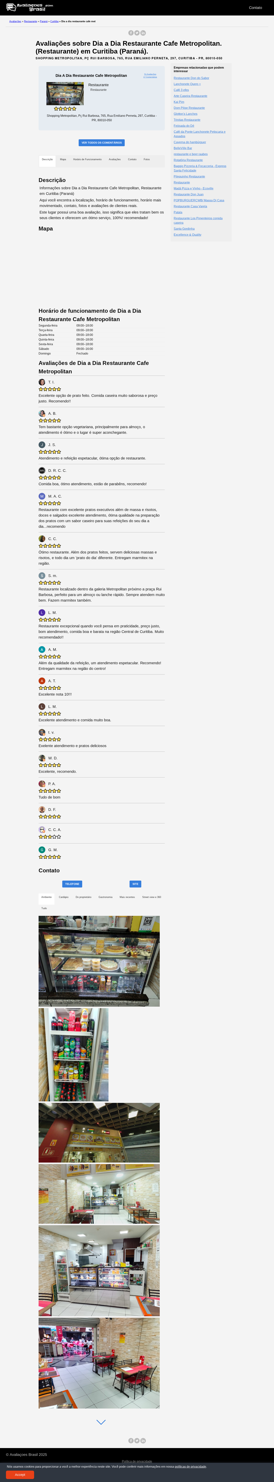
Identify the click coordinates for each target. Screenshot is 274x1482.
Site (135, 883)
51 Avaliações (150, 74)
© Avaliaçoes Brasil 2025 (26, 1455)
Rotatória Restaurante (188, 159)
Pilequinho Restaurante (189, 176)
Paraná (44, 21)
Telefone (72, 883)
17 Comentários (150, 77)
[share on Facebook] (131, 34)
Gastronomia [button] (105, 897)
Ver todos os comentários (102, 142)
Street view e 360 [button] (151, 897)
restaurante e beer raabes (191, 154)
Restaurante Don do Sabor (191, 77)
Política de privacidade (137, 1461)
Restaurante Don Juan (189, 194)
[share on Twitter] (137, 34)
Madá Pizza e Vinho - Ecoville (193, 188)
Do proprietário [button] (83, 897)
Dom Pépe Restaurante (189, 107)
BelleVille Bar (183, 148)
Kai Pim (179, 101)
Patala (178, 212)
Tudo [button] (44, 908)
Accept (20, 1475)
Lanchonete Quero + (187, 83)
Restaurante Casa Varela (190, 206)
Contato (255, 8)
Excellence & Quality (187, 234)
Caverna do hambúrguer (190, 142)
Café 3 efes (181, 89)
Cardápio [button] (63, 897)
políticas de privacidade (190, 1466)
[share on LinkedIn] (143, 34)
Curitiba (54, 21)
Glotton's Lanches (185, 113)
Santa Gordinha (184, 228)
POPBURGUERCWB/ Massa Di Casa (199, 200)
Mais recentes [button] (127, 897)
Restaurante (30, 21)
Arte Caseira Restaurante (190, 95)
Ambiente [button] (46, 897)
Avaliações (15, 21)
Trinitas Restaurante (187, 119)
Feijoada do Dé (184, 125)
